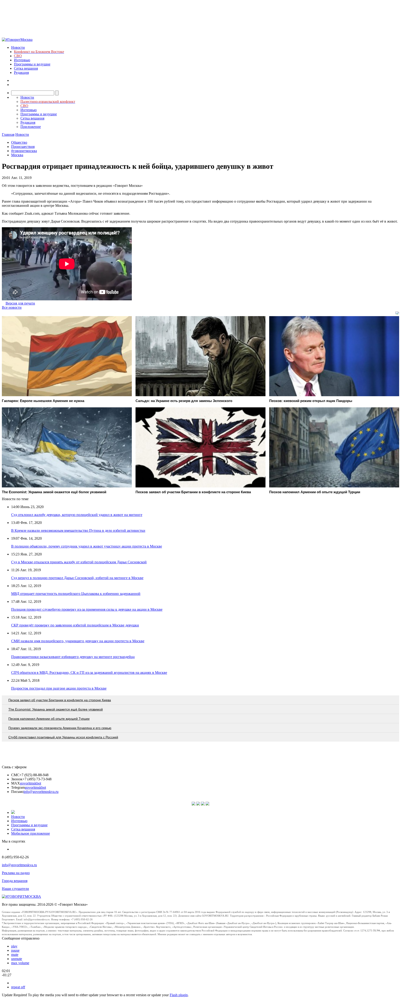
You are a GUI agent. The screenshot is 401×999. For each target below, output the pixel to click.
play (14, 946)
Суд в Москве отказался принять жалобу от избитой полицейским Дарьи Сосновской (79, 562)
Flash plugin (179, 995)
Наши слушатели (15, 889)
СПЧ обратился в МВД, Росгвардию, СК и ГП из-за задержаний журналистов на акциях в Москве (89, 673)
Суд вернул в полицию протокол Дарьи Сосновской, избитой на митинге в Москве (77, 578)
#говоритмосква (24, 151)
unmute (16, 959)
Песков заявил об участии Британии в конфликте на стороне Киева (59, 700)
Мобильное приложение (30, 833)
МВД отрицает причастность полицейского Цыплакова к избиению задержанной (75, 594)
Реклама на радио (16, 873)
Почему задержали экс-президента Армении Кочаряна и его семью (59, 728)
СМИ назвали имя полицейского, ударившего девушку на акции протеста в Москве (77, 641)
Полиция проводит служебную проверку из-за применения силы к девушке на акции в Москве (86, 609)
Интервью (22, 60)
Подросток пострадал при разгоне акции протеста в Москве (59, 688)
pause (15, 950)
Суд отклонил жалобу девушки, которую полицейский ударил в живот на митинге (76, 515)
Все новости (12, 307)
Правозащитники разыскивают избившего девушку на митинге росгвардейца (73, 657)
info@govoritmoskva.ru (40, 792)
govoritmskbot (30, 783)
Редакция (21, 73)
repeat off (18, 987)
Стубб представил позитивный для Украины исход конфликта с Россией (63, 737)
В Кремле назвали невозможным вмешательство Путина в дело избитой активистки (78, 530)
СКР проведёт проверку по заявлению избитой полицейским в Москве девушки (75, 625)
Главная (8, 134)
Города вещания (14, 881)
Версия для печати (20, 303)
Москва (17, 155)
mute (14, 955)
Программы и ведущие (32, 64)
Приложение (30, 127)
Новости (18, 47)
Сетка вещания (26, 68)
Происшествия (23, 147)
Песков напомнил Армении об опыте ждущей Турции (49, 718)
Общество (19, 142)
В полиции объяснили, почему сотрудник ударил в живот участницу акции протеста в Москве (86, 546)
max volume (20, 963)
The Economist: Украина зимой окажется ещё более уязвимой (55, 709)
